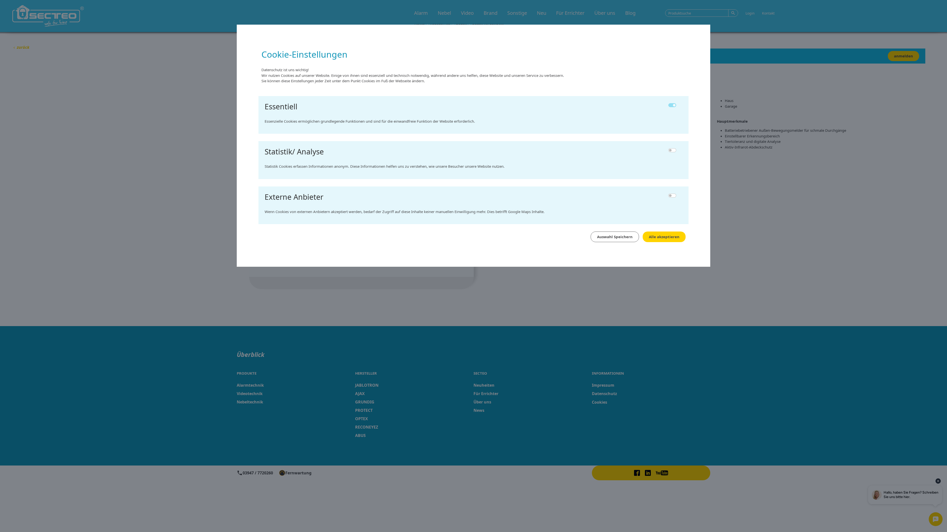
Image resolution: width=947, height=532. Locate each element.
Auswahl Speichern (615, 236)
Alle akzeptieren (664, 236)
